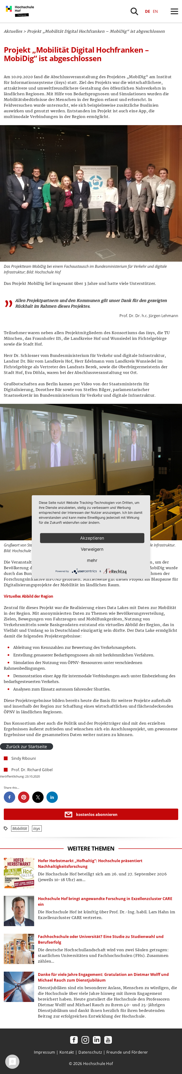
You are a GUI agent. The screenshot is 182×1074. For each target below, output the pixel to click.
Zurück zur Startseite (26, 746)
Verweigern (92, 549)
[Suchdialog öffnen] (134, 11)
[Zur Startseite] (21, 21)
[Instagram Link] (85, 1040)
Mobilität (19, 828)
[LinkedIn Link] (96, 1040)
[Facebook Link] (74, 1040)
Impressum (44, 1052)
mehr (92, 560)
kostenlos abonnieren (97, 814)
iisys (36, 828)
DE (147, 11)
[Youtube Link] (108, 1040)
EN (155, 11)
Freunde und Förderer (127, 1052)
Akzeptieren (92, 538)
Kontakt (66, 1052)
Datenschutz (90, 1052)
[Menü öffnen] (174, 11)
